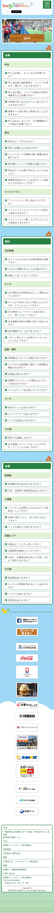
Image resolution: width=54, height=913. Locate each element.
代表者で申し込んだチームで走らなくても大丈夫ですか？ (28, 103)
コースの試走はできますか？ (22, 420)
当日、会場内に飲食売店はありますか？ (28, 490)
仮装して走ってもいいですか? (23, 275)
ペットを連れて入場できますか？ (24, 527)
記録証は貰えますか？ (19, 374)
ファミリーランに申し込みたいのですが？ (27, 202)
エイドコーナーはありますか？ (23, 414)
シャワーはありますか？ (20, 594)
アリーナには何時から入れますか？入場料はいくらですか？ (28, 509)
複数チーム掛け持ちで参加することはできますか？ (28, 113)
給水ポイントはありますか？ (22, 407)
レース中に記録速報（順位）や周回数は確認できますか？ (28, 366)
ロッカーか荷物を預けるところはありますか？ (28, 585)
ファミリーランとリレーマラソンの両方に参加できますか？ (28, 211)
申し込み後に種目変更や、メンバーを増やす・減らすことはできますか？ (28, 84)
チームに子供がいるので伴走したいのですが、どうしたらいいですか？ (28, 304)
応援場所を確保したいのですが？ (24, 551)
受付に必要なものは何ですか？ (23, 148)
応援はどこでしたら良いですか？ (24, 544)
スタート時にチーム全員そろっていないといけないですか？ (28, 339)
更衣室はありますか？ (19, 600)
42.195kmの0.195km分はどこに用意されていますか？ (28, 294)
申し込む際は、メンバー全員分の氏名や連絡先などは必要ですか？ (28, 93)
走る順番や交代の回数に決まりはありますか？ (28, 323)
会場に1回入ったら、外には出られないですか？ (27, 519)
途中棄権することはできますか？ (24, 331)
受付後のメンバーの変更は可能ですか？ (28, 164)
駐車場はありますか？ (19, 578)
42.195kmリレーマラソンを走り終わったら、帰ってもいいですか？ (27, 313)
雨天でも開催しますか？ (20, 438)
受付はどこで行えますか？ (21, 141)
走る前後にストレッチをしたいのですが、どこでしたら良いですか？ (27, 445)
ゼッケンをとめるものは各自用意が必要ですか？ (28, 261)
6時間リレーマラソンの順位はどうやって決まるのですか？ (27, 382)
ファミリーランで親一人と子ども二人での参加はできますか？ (28, 221)
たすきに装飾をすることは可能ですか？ (28, 269)
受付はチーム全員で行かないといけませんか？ (28, 172)
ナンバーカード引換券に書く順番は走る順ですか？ (28, 155)
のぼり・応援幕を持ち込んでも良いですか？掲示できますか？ (28, 559)
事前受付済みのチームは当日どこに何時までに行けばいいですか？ (28, 181)
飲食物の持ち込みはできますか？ (24, 484)
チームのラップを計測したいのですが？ (28, 390)
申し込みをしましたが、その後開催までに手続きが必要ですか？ (28, 122)
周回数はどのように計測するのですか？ (28, 358)
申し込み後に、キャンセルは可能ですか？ (27, 74)
